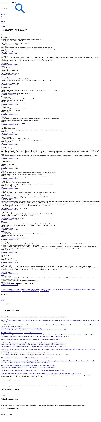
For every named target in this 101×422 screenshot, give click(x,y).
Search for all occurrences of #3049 (9, 188)
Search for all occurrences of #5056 (9, 285)
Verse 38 (3, 21)
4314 (23, 202)
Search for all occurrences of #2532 (9, 178)
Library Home (4, 2)
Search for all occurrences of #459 (9, 219)
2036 (54, 57)
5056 (8, 143)
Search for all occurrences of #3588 (9, 44)
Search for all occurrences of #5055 (9, 144)
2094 (13, 133)
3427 (16, 167)
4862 (47, 202)
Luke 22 (33, 376)
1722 (35, 202)
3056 (15, 187)
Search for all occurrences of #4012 (9, 252)
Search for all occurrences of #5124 (9, 94)
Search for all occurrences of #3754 (9, 84)
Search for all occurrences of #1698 (9, 168)
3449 (16, 260)
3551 (23, 218)
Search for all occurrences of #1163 (9, 124)
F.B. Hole (40, 376)
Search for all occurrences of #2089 (9, 134)
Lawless (3, 299)
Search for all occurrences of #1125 (9, 114)
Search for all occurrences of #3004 (9, 64)
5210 (17, 73)
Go (1, 20)
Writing (2, 300)
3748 (10, 83)
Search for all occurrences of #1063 (9, 53)
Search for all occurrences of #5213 (9, 74)
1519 (95, 155)
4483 (98, 57)
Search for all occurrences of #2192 (9, 273)
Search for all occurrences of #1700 (9, 262)
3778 (30, 93)
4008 (14, 250)
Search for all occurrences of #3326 (9, 209)
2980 (20, 59)
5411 (37, 280)
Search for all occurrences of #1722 (9, 158)
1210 (23, 123)
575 (10, 202)
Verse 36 (3, 14)
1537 (2, 157)
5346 (59, 57)
